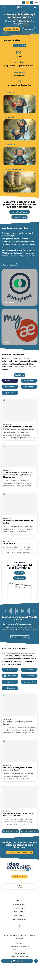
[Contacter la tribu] (31, 2)
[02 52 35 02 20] (23, 2)
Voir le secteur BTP (10, 831)
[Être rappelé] (27, 2)
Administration (19, 938)
